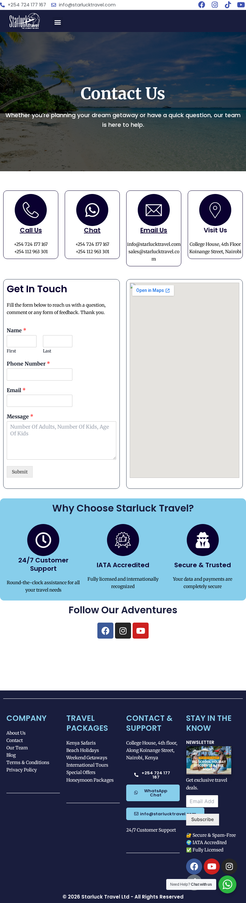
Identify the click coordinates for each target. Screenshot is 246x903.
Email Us (153, 230)
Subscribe (202, 819)
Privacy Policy (21, 770)
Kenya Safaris (81, 743)
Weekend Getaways (86, 758)
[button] (58, 22)
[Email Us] (154, 210)
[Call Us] (31, 210)
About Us (16, 733)
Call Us (31, 230)
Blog (11, 755)
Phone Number (28, 363)
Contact (14, 740)
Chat (92, 230)
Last (47, 351)
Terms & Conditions (27, 762)
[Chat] (92, 210)
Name (16, 330)
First (11, 351)
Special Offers (80, 772)
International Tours (87, 765)
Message (20, 416)
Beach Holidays (82, 750)
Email (16, 390)
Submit (20, 472)
